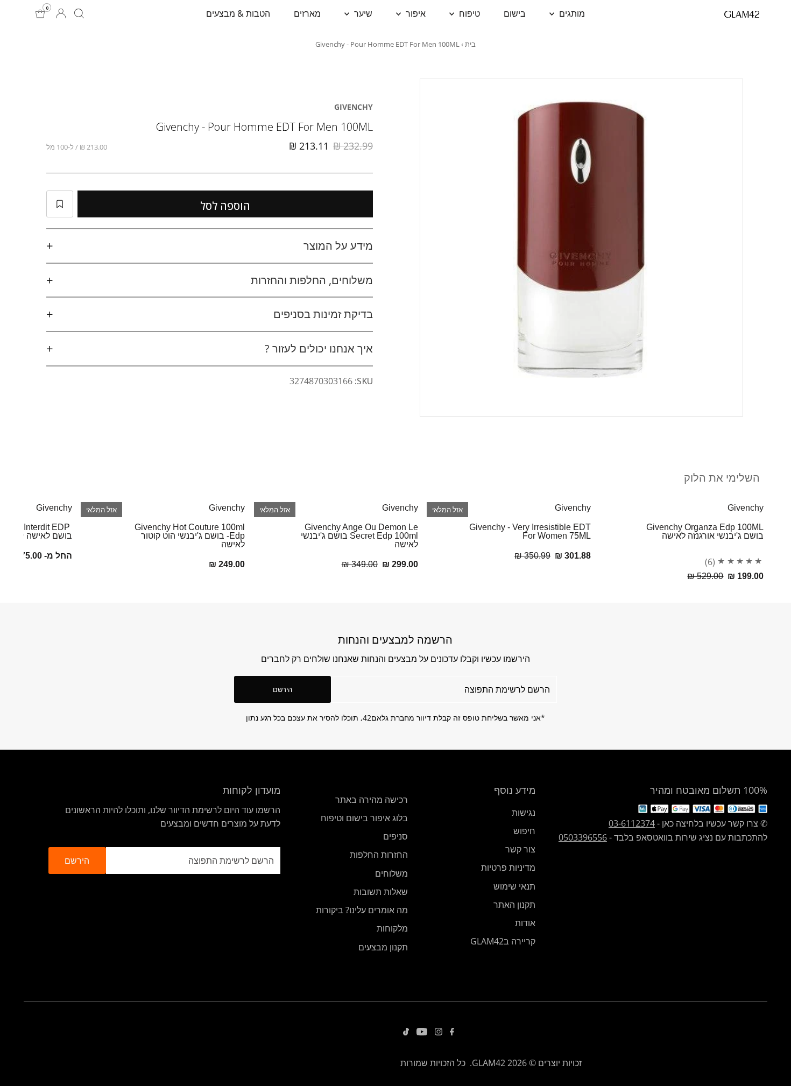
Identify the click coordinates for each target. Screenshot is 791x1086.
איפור (415, 13)
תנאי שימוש (514, 886)
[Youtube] (422, 1032)
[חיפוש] (79, 13)
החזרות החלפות (379, 855)
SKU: (364, 381)
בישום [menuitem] (515, 13)
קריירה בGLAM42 (502, 941)
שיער (362, 13)
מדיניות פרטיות (508, 867)
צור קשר (520, 849)
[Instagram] (438, 1032)
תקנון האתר (514, 905)
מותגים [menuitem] (571, 13)
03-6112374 (632, 823)
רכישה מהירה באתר (371, 800)
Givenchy (353, 107)
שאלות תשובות (381, 892)
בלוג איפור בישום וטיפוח (364, 818)
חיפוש (524, 831)
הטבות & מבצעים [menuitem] (238, 13)
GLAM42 (488, 1063)
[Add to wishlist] (59, 204)
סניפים (395, 836)
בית (470, 44)
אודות (525, 923)
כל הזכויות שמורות (432, 1063)
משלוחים (391, 873)
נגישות (523, 813)
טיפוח (468, 13)
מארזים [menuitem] (307, 13)
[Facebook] (452, 1032)
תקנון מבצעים (383, 947)
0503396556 (583, 837)
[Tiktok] (406, 1032)
